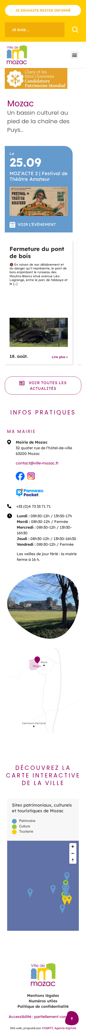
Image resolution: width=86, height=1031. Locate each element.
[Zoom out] (72, 853)
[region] (43, 886)
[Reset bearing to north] (72, 860)
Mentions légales (43, 995)
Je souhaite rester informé (43, 10)
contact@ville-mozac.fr (37, 463)
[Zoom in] (72, 846)
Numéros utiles (43, 1001)
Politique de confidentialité (43, 1006)
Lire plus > (60, 357)
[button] (75, 55)
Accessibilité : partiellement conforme (43, 1016)
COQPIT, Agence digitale (59, 1028)
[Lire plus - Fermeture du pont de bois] (39, 332)
